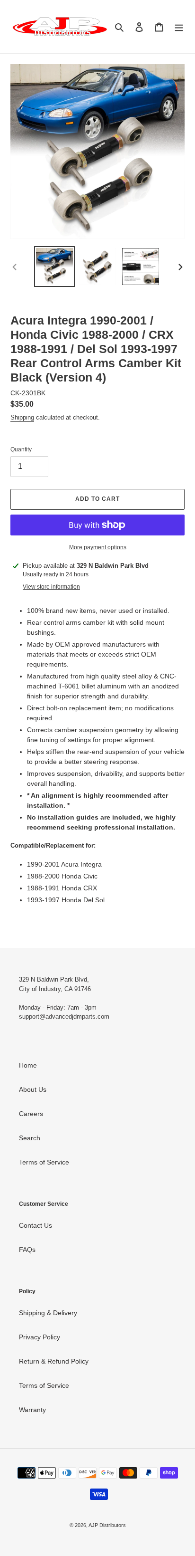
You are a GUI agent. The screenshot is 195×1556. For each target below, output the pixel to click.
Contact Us (35, 1225)
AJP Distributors (107, 1525)
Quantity (21, 449)
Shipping (22, 417)
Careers (31, 1113)
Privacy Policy (39, 1337)
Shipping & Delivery (48, 1313)
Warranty (32, 1409)
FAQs (27, 1249)
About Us (32, 1089)
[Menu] (179, 27)
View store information (51, 586)
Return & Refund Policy (54, 1361)
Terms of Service (44, 1162)
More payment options (97, 547)
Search (29, 1138)
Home (28, 1065)
